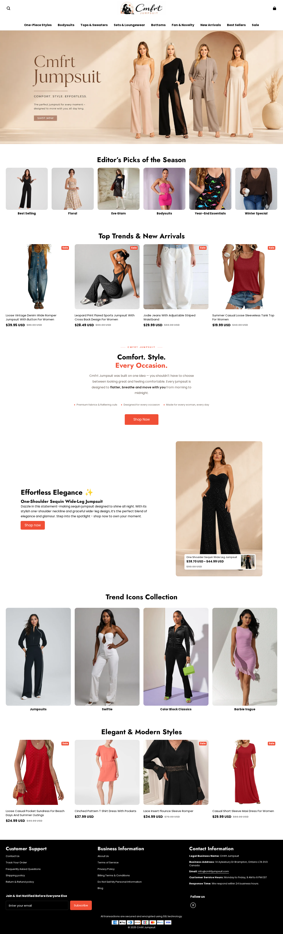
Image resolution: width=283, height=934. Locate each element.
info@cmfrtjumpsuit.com (213, 871)
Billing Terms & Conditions (114, 875)
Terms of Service (108, 862)
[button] (8, 8)
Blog (100, 888)
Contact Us (12, 856)
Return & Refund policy (20, 882)
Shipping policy (15, 875)
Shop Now (141, 419)
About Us (103, 856)
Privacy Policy (106, 869)
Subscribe (81, 905)
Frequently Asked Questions (23, 869)
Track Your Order (16, 862)
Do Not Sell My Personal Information (120, 882)
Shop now (33, 525)
